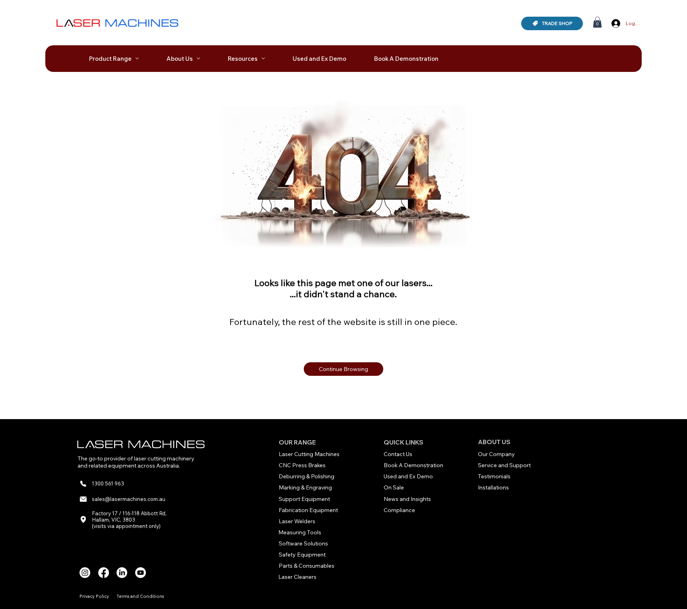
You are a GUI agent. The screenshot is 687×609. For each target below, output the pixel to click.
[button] (597, 22)
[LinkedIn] (121, 572)
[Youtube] (140, 572)
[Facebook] (103, 572)
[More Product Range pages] (137, 58)
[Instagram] (85, 572)
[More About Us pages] (198, 58)
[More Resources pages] (263, 58)
